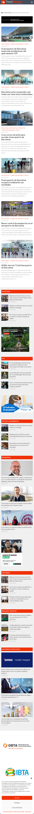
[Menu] (32, 2)
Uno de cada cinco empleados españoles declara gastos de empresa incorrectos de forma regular (15, 721)
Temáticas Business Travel (19, 44)
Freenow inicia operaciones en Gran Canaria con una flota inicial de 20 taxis (20, 637)
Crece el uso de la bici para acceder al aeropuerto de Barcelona (13, 137)
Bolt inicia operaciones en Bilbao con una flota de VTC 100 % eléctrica (20, 617)
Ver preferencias (17, 807)
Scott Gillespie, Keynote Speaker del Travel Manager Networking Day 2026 (20, 375)
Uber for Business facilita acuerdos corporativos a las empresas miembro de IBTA (21, 384)
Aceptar (17, 798)
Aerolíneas (5, 44)
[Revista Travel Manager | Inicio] (12, 2)
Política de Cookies (8, 811)
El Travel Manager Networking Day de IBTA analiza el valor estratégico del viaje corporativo (20, 365)
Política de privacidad (18, 811)
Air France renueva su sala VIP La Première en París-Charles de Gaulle (20, 316)
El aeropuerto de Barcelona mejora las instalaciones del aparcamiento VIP (13, 51)
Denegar (17, 803)
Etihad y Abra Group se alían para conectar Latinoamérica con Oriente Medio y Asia (20, 599)
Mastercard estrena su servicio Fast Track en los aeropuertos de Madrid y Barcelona (20, 298)
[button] (31, 778)
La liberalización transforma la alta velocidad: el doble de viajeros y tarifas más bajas (21, 627)
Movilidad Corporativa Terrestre (13, 128)
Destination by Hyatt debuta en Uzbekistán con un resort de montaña (20, 445)
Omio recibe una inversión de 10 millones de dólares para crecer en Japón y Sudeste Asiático (15, 671)
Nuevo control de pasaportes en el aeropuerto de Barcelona (16, 224)
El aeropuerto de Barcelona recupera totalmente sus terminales (13, 182)
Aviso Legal (28, 811)
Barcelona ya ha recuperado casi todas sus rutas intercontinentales (17, 93)
